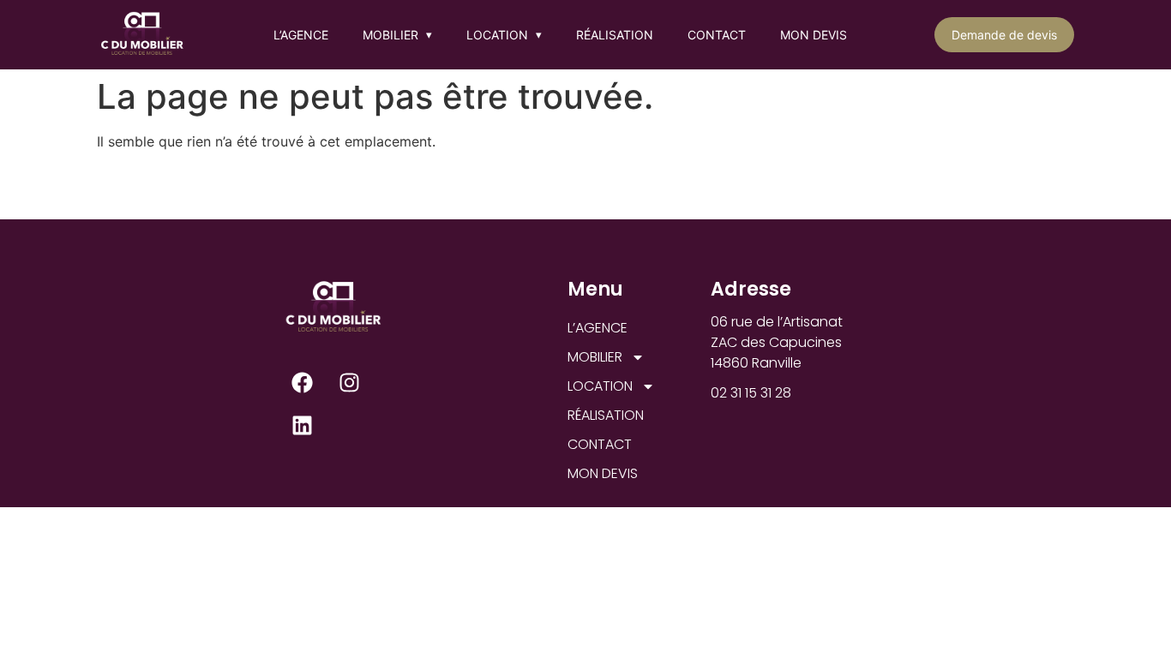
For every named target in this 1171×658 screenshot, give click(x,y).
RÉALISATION (614, 34)
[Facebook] (302, 382)
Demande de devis (1004, 34)
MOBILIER (397, 34)
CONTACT (717, 34)
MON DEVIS (813, 34)
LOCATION (504, 34)
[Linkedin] (302, 425)
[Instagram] (349, 382)
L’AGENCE (300, 34)
